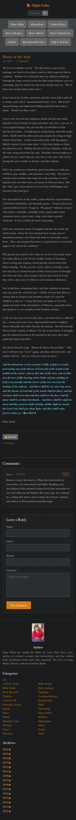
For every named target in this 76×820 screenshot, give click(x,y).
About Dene (37, 24)
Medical (7, 725)
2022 (7, 767)
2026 (7, 749)
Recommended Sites (34, 42)
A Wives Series (11, 683)
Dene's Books (36, 33)
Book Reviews (11, 692)
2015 (7, 798)
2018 (7, 784)
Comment (12, 570)
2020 (7, 776)
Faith (40, 704)
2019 (7, 780)
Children (7, 696)
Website (10, 555)
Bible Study (9, 688)
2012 (7, 811)
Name (10, 526)
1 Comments (22, 61)
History (7, 717)
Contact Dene (57, 24)
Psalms (42, 729)
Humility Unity (11, 721)
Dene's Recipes (13, 33)
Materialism (44, 721)
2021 (7, 771)
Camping (43, 692)
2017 (7, 789)
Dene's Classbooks (60, 33)
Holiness (43, 717)
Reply (65, 474)
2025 (7, 754)
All (4, 679)
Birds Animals (46, 688)
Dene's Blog (17, 24)
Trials (41, 733)
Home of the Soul (16, 56)
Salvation (8, 733)
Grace (6, 712)
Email (10, 541)
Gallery (12, 42)
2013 (7, 807)
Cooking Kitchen (47, 696)
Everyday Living (12, 704)
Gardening (44, 708)
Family (6, 708)
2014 (7, 802)
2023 (7, 762)
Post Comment (19, 605)
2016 (7, 793)
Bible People (45, 683)
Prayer (6, 729)
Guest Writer (45, 712)
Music (41, 725)
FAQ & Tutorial (59, 42)
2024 (7, 758)
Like (10, 436)
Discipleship (45, 700)
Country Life (10, 700)
